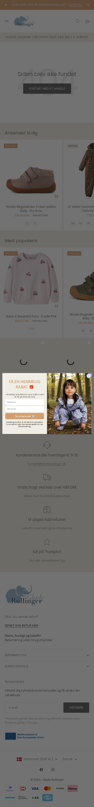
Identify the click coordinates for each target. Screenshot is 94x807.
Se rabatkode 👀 (24, 416)
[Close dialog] (89, 376)
